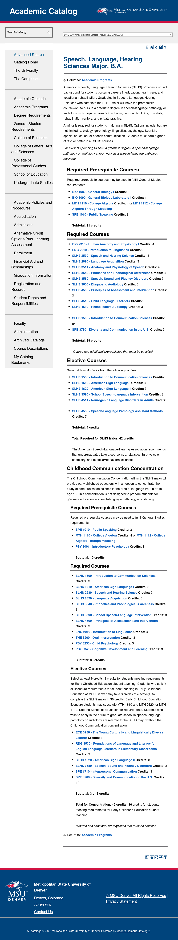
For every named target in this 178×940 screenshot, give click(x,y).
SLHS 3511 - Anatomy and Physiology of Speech (108, 267)
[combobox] (118, 35)
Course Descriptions (31, 348)
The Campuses (26, 78)
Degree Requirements (32, 115)
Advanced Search (29, 54)
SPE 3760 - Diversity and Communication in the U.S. (110, 329)
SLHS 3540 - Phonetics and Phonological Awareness (111, 273)
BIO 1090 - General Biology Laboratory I (101, 197)
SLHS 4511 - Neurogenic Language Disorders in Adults (113, 400)
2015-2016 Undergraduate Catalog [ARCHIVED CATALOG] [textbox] (93, 34)
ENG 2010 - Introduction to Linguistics (100, 250)
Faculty (20, 323)
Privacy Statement (121, 901)
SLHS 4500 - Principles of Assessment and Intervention (113, 290)
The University (26, 70)
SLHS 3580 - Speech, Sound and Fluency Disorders (110, 278)
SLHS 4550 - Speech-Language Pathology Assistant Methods (117, 411)
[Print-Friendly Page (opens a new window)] (161, 47)
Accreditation (25, 216)
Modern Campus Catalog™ (133, 931)
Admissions (23, 224)
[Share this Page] (156, 47)
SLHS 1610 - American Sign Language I (101, 383)
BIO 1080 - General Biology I (93, 191)
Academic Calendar (30, 98)
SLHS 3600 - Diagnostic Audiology (97, 284)
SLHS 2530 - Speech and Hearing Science (103, 255)
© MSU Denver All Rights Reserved (136, 895)
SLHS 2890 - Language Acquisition (98, 261)
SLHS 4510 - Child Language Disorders (101, 301)
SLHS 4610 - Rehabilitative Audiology (100, 306)
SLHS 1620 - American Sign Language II (101, 388)
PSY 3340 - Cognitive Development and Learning (112, 649)
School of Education (31, 174)
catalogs (36, 931)
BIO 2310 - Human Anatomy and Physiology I (105, 244)
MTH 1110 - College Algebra (92, 203)
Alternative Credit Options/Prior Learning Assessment (30, 238)
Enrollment (23, 252)
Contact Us (43, 911)
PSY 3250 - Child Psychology (97, 643)
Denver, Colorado (48, 897)
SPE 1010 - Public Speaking (92, 214)
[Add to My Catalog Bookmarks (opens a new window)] (151, 47)
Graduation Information (33, 275)
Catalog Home (26, 61)
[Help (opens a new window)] (165, 47)
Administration (26, 331)
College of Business (30, 137)
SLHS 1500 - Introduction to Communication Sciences (112, 318)
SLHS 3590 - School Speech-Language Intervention (110, 394)
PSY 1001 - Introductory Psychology (102, 546)
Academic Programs (31, 106)
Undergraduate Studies (33, 182)
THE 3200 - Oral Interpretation (98, 637)
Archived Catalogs (29, 339)
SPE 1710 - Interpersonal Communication (106, 771)
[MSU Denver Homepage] (132, 10)
